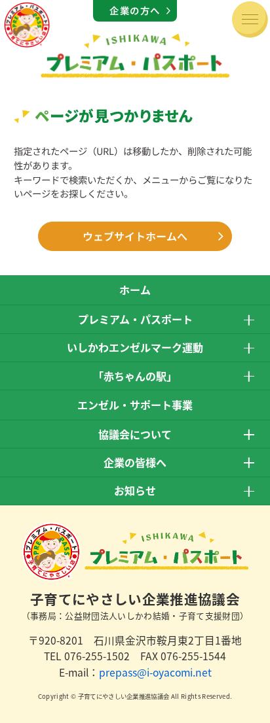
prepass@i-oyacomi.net (155, 672)
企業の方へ (135, 10)
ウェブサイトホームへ (135, 236)
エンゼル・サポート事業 (135, 404)
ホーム (135, 289)
